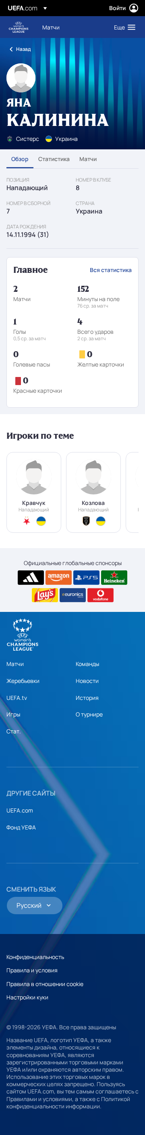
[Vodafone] (100, 595)
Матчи (88, 159)
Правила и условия (32, 970)
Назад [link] (23, 49)
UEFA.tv (16, 698)
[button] (123, 27)
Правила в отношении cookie (44, 984)
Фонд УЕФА (21, 827)
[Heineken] (114, 577)
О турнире (89, 714)
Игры (13, 714)
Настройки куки (27, 997)
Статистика (54, 159)
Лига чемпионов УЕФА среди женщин (18, 27)
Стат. (13, 731)
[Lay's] (45, 595)
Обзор (20, 159)
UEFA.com (19, 810)
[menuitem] (71, 27)
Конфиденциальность (35, 957)
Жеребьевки (22, 681)
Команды (87, 664)
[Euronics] (73, 595)
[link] (51, 27)
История (87, 698)
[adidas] (31, 577)
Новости (87, 681)
